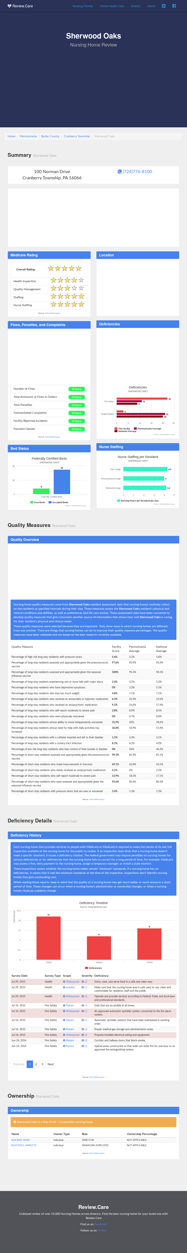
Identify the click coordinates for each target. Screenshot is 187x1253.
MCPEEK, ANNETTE (25, 1145)
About (151, 6)
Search (135, 6)
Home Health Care (112, 6)
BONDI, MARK (22, 1140)
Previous (18, 1064)
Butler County (50, 136)
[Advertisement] (93, 75)
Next (51, 1064)
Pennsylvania (28, 136)
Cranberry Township (77, 136)
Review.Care (22, 5)
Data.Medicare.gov (52, 313)
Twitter (102, 1230)
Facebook (100, 1224)
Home (11, 136)
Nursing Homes (83, 6)
